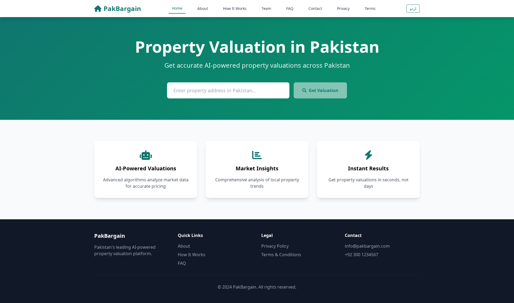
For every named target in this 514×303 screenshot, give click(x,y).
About (202, 8)
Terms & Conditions (281, 255)
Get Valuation (323, 90)
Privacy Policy (275, 246)
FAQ (289, 8)
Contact (315, 8)
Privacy (343, 8)
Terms (370, 8)
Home (177, 8)
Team (266, 8)
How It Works (235, 8)
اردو (413, 8)
